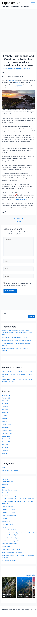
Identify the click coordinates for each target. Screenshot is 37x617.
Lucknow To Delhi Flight (9, 530)
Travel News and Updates (10, 470)
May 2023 (5, 451)
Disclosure (5, 518)
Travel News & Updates (9, 560)
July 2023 (5, 445)
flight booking (6, 521)
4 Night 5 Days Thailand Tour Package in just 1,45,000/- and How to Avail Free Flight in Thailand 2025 (17, 332)
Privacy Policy (6, 546)
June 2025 (5, 404)
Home (4, 527)
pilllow (4, 379)
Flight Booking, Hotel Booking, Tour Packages (15, 6)
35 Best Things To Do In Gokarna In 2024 (20, 372)
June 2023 (5, 448)
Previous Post (18, 218)
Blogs (3, 467)
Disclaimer (5, 484)
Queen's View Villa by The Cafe (11, 549)
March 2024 (5, 421)
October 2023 (6, 436)
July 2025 (5, 401)
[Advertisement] (18, 28)
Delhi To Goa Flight (7, 506)
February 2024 (6, 424)
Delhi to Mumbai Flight (9, 509)
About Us (5, 479)
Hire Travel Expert (7, 524)
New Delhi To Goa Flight (9, 543)
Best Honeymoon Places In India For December (16, 340)
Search (4, 313)
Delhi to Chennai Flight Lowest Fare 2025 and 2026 (18, 499)
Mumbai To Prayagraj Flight (10, 541)
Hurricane (19, 85)
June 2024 (5, 412)
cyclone (17, 83)
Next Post (19, 221)
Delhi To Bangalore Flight (9, 496)
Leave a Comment (7, 69)
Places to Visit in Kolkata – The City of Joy (14, 337)
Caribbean (12, 80)
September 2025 (7, 395)
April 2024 (5, 418)
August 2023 (6, 442)
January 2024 (6, 427)
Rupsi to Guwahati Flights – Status (12, 552)
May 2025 (5, 407)
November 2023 (7, 433)
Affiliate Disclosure (7, 481)
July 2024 (5, 410)
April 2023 (5, 454)
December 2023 (7, 430)
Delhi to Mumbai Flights (9, 512)
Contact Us (5, 493)
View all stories (30, 575)
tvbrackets (5, 375)
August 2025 (6, 398)
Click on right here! (21, 199)
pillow (3, 372)
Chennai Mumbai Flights (9, 490)
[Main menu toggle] (33, 4)
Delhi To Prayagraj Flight (9, 515)
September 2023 (7, 439)
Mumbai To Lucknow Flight (10, 538)
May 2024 (5, 415)
